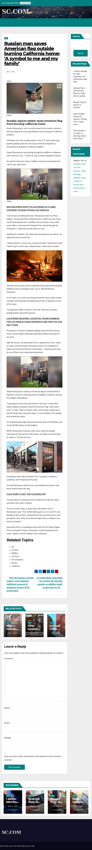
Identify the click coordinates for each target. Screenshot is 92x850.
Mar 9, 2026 (78, 806)
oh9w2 (23, 846)
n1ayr (10, 846)
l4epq (2, 846)
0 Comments (13, 810)
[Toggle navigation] (87, 22)
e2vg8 (19, 846)
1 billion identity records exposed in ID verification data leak (80, 76)
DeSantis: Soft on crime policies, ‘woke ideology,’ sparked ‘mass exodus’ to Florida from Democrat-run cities (79, 177)
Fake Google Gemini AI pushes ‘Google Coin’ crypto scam (80, 119)
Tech (8, 795)
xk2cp (28, 846)
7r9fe (32, 846)
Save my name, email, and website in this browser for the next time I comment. (32, 758)
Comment (9, 659)
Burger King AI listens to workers (79, 105)
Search (76, 36)
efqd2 (6, 846)
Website (7, 738)
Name (7, 708)
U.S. (6, 38)
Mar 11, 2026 (12, 806)
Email (7, 723)
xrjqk (14, 846)
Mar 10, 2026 (35, 806)
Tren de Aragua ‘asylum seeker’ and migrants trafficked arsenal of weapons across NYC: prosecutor (20, 584)
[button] (78, 22)
